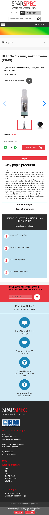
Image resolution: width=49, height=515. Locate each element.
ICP (6, 471)
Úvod (4, 461)
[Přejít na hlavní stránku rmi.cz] (24, 5)
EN (16, 12)
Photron (14, 134)
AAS (6, 469)
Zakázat (30, 513)
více (33, 510)
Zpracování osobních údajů (15, 496)
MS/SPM (8, 481)
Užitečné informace (12, 493)
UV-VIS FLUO (10, 476)
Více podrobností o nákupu (24, 226)
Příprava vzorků (11, 479)
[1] (37, 297)
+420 (25, 309)
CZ (11, 12)
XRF (6, 474)
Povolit (18, 513)
